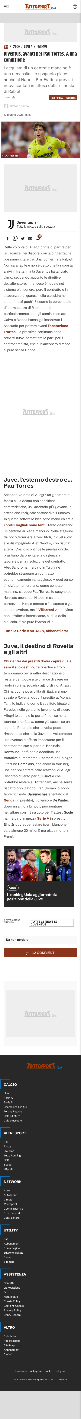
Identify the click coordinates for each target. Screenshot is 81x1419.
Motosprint (10, 1204)
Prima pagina (12, 1248)
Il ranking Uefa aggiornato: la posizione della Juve (32, 896)
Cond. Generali (13, 1315)
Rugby (7, 1146)
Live (6, 1093)
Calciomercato (13, 1120)
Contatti (9, 1283)
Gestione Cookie (14, 1305)
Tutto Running (12, 1155)
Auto (7, 1190)
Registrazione (12, 1340)
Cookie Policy (12, 1301)
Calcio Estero (12, 1116)
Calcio (16, 47)
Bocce (7, 1164)
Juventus (42, 47)
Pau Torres (57, 98)
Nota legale (11, 1296)
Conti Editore (12, 1217)
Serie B (8, 1102)
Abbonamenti (12, 1243)
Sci (6, 1142)
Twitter (48, 1371)
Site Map (9, 1345)
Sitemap (9, 1261)
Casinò (8, 1354)
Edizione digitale (13, 1252)
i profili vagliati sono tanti (25, 525)
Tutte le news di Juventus (44, 923)
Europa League (13, 1111)
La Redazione (12, 1287)
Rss (6, 1239)
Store (7, 1257)
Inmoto (8, 1199)
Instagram (36, 1371)
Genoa (9, 800)
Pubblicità (10, 1336)
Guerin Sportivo (13, 1208)
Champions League (15, 1107)
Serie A (28, 47)
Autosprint (10, 1195)
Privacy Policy (12, 1310)
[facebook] (7, 238)
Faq (6, 1292)
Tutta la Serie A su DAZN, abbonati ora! (36, 631)
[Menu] (6, 6)
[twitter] (22, 238)
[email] (30, 238)
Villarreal (46, 610)
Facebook (21, 1371)
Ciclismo (9, 1151)
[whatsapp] (15, 238)
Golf (6, 1160)
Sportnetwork (12, 1213)
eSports (8, 1169)
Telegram (60, 1371)
